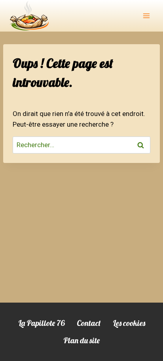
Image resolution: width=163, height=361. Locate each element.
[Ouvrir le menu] (146, 15)
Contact (89, 323)
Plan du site (81, 340)
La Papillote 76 (41, 323)
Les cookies (129, 323)
